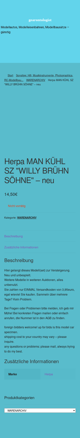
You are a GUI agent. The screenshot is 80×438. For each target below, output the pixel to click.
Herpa (49, 374)
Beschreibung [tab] (13, 236)
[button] (40, 43)
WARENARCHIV (35, 80)
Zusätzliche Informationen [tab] (21, 247)
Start (10, 75)
